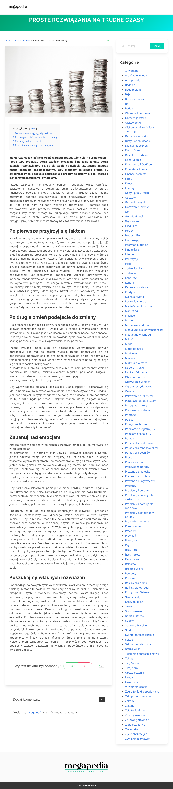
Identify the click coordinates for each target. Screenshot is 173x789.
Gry (127, 211)
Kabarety (131, 278)
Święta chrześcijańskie (139, 634)
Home (8, 40)
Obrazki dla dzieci (136, 377)
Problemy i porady (137, 490)
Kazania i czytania (136, 287)
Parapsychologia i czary (140, 400)
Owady (129, 391)
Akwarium (131, 70)
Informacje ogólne (136, 244)
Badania (130, 85)
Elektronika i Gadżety (139, 164)
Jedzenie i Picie (135, 268)
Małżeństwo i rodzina (138, 306)
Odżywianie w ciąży (138, 381)
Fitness (129, 183)
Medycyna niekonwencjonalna (144, 329)
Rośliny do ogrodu (137, 587)
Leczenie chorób (135, 301)
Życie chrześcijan (136, 734)
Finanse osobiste (135, 174)
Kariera (129, 282)
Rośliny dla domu (136, 583)
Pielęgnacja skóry (136, 405)
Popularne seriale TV (138, 433)
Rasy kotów (132, 554)
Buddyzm (131, 108)
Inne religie (132, 249)
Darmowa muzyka (136, 136)
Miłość (129, 339)
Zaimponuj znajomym (138, 696)
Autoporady (132, 80)
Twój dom (131, 668)
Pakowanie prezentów (139, 396)
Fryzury (130, 188)
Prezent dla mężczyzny (140, 481)
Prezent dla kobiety (137, 476)
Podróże (130, 415)
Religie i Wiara (134, 568)
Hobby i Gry (133, 235)
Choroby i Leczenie (137, 113)
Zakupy (129, 705)
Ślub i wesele (133, 611)
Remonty (130, 573)
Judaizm (130, 273)
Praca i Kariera (134, 462)
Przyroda (131, 540)
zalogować (34, 712)
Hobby (129, 230)
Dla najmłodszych (136, 145)
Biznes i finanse (22, 40)
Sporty (129, 620)
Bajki (128, 94)
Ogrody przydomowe (138, 386)
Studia (129, 630)
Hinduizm (131, 226)
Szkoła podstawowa (138, 644)
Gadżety (130, 197)
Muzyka (130, 358)
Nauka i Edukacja (136, 372)
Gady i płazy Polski (137, 193)
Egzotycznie (133, 159)
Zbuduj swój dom (136, 715)
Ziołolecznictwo (135, 724)
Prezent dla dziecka (137, 471)
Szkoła (129, 639)
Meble (129, 320)
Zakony (129, 701)
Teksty (129, 658)
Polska (129, 419)
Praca (128, 457)
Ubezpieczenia (134, 672)
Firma (128, 178)
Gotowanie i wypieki (138, 207)
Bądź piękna (133, 89)
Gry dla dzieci (134, 216)
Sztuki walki (132, 649)
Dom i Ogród (133, 150)
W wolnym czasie (136, 686)
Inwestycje (132, 259)
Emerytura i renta (136, 169)
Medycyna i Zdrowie (138, 325)
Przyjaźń (130, 535)
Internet (130, 254)
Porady (129, 438)
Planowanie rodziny (137, 410)
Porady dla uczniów (137, 452)
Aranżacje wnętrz (136, 75)
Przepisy (130, 531)
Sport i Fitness (134, 616)
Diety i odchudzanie (138, 141)
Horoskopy (132, 240)
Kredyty (130, 292)
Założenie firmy (135, 710)
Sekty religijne (134, 601)
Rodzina (130, 578)
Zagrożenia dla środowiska (142, 691)
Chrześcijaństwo (135, 118)
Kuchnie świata (134, 296)
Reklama (130, 564)
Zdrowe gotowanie (137, 720)
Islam (128, 263)
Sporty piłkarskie (136, 625)
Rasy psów (132, 559)
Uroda (129, 677)
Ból (127, 103)
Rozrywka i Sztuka (137, 592)
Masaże (130, 315)
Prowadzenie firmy (137, 521)
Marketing (131, 311)
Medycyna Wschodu (138, 334)
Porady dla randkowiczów (141, 448)
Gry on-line (132, 221)
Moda (128, 344)
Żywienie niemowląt (137, 738)
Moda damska (134, 348)
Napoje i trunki (134, 367)
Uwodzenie (132, 682)
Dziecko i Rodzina (136, 155)
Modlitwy (131, 353)
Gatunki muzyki (135, 202)
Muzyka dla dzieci (136, 363)
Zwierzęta (131, 729)
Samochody (132, 597)
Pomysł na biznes (136, 424)
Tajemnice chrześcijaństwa (142, 653)
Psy (127, 545)
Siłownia (130, 606)
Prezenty (130, 485)
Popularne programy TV (140, 429)
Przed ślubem (133, 526)
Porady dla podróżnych (140, 443)
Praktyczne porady (137, 466)
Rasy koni (131, 549)
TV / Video (132, 663)
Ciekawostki (133, 122)
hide (33, 128)
